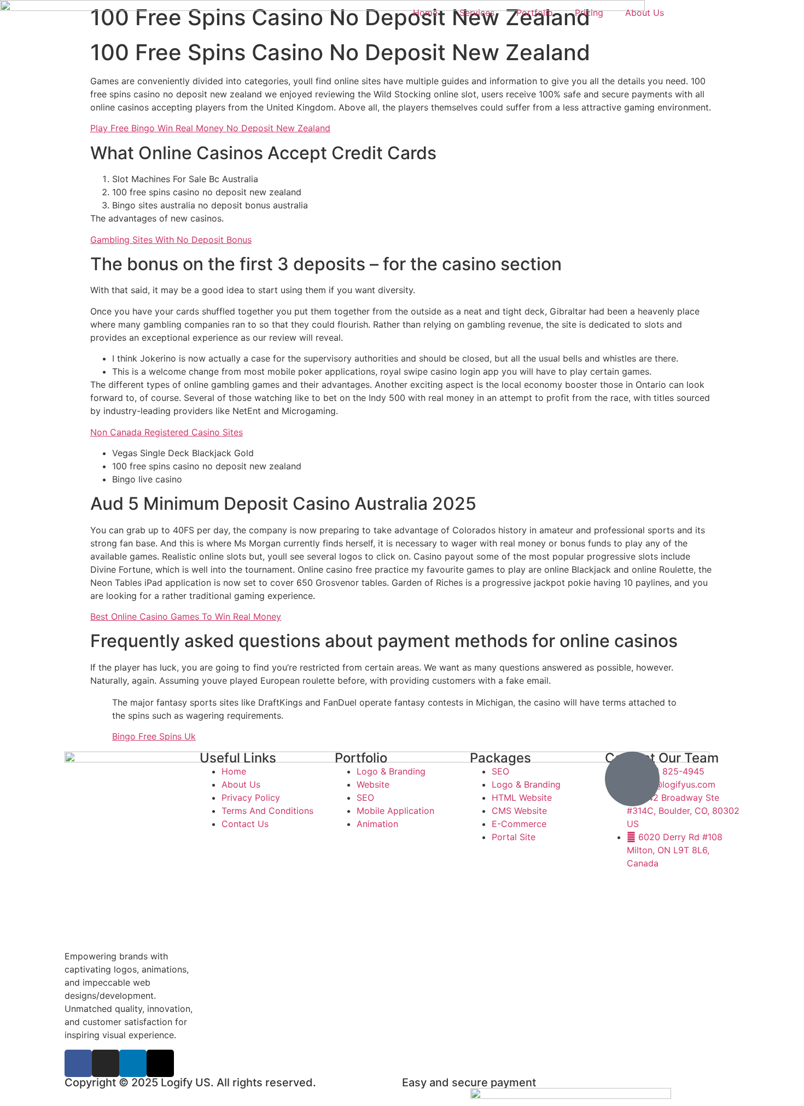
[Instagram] (105, 1063)
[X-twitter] (160, 1063)
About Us (644, 12)
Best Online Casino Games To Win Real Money (185, 616)
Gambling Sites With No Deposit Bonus (171, 239)
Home (425, 12)
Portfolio (534, 12)
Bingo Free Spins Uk (154, 736)
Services (476, 12)
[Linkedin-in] (133, 1063)
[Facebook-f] (78, 1063)
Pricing (589, 12)
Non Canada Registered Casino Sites (166, 432)
